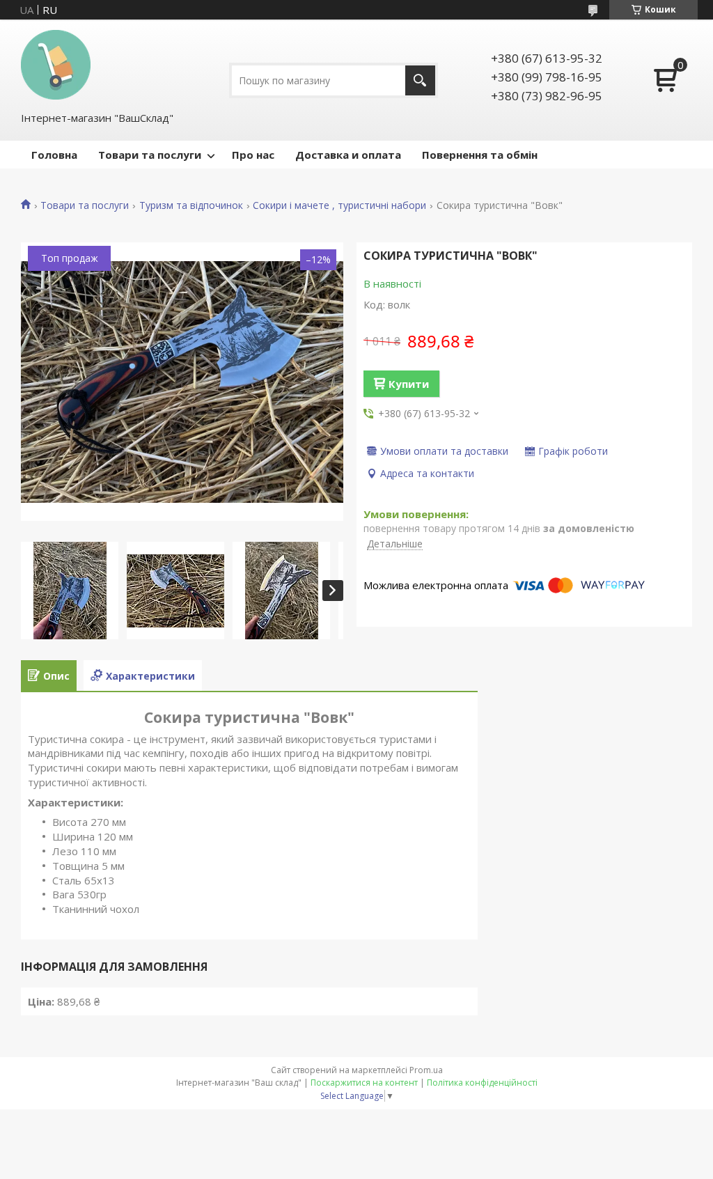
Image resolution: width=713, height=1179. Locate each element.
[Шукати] (420, 80)
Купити (409, 384)
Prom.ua (426, 1070)
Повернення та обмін (480, 155)
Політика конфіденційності (482, 1082)
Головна (54, 155)
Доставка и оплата (348, 155)
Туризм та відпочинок (191, 205)
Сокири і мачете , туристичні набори (339, 205)
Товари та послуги (149, 155)
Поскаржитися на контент (364, 1082)
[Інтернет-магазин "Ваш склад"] (56, 65)
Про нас (253, 155)
